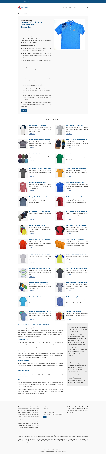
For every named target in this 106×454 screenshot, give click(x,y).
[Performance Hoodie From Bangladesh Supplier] (23, 187)
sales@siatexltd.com (81, 8)
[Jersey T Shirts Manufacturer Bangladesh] (60, 259)
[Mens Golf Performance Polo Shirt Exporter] (23, 144)
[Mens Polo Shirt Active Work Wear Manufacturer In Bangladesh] (60, 273)
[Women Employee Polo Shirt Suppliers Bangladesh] (60, 187)
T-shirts (24, 1)
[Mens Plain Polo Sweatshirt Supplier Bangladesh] (23, 159)
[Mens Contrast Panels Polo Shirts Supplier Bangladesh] (23, 173)
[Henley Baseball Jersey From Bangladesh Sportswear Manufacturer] (23, 130)
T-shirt (45, 407)
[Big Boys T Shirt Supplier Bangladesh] (60, 316)
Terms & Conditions (57, 449)
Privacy (50, 449)
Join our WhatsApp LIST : (48, 412)
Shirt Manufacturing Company (76, 351)
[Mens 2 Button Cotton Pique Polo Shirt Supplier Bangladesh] (23, 216)
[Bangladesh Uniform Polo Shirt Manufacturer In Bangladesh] (23, 201)
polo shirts (32, 408)
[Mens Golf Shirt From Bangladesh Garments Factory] (60, 144)
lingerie (34, 414)
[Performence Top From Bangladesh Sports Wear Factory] (60, 301)
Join (45, 417)
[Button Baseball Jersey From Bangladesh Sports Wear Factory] (60, 201)
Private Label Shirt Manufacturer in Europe (79, 358)
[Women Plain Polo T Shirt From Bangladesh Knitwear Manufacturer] (23, 259)
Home (20, 1)
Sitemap (46, 449)
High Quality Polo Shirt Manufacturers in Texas (80, 375)
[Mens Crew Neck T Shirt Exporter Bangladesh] (60, 287)
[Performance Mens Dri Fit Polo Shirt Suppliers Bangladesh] (23, 244)
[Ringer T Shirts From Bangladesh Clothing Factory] (60, 173)
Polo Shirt (46, 408)
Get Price (32, 133)
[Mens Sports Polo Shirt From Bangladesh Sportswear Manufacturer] (23, 301)
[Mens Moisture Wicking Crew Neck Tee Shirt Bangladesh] (60, 230)
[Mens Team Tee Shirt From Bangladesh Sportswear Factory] (60, 159)
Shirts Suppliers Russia (74, 356)
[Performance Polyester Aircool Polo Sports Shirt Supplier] (23, 287)
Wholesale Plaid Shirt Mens (75, 340)
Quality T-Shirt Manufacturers (76, 353)
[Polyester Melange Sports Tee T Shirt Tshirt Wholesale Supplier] (23, 316)
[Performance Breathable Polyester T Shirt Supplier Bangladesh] (23, 230)
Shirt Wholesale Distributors (76, 360)
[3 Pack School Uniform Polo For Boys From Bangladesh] (60, 244)
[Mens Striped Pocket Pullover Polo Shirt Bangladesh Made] (23, 273)
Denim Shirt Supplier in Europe (76, 382)
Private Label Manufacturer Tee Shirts (78, 329)
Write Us (24, 110)
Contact (29, 1)
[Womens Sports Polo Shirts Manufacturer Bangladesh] (60, 130)
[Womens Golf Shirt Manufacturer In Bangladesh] (60, 216)
